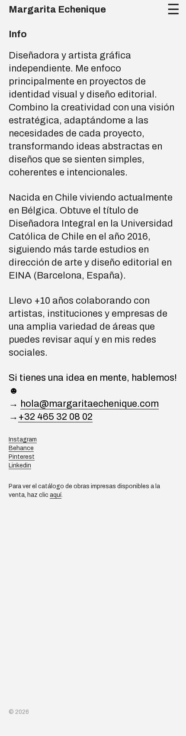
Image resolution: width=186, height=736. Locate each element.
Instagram (23, 439)
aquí (55, 495)
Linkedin (20, 465)
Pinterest (22, 457)
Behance (21, 448)
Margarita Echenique (57, 9)
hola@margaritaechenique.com (89, 404)
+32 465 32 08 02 (55, 417)
